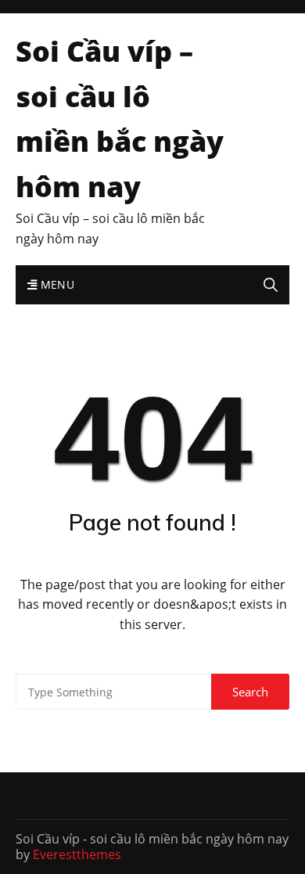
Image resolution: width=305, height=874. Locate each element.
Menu (55, 284)
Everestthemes (77, 854)
